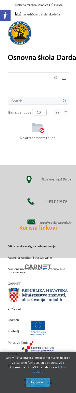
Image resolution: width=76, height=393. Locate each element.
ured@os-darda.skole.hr (42, 14)
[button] (5, 15)
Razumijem (38, 382)
